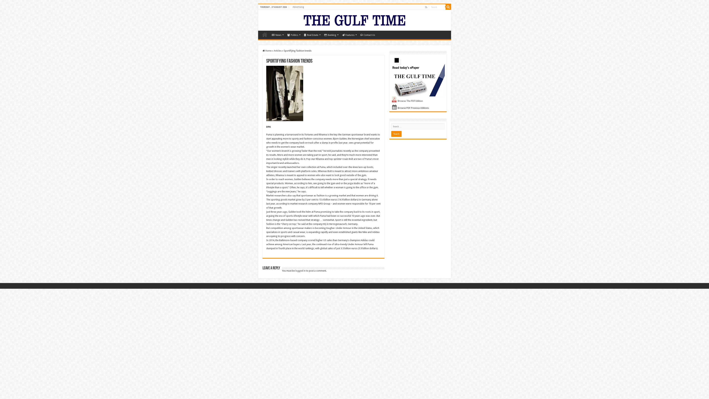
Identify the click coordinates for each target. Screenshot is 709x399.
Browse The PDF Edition (410, 101)
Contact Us (369, 35)
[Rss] (426, 7)
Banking (332, 35)
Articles (278, 50)
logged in (300, 270)
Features (349, 35)
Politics (294, 35)
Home (265, 34)
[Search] (448, 7)
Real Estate (312, 35)
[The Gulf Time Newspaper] (354, 19)
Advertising (298, 7)
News (278, 35)
